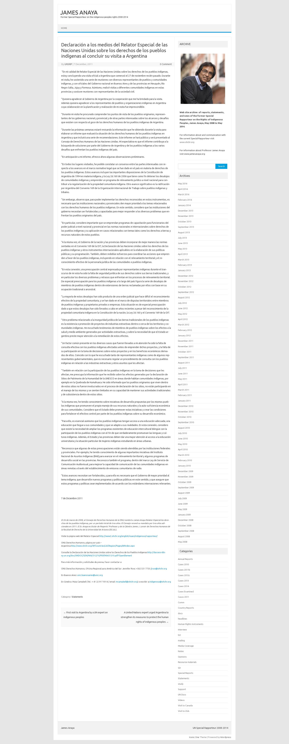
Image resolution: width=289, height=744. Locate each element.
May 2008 (182, 542)
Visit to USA (183, 711)
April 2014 (183, 189)
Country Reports (186, 608)
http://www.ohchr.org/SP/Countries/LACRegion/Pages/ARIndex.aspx (103, 546)
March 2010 (183, 455)
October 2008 (184, 525)
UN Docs (182, 694)
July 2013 (182, 238)
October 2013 (184, 221)
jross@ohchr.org (159, 569)
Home (64, 28)
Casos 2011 (183, 597)
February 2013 (185, 265)
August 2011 (184, 362)
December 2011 (185, 341)
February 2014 (185, 200)
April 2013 (183, 254)
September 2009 (186, 487)
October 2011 (184, 352)
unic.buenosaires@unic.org (90, 575)
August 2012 (184, 297)
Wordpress (225, 737)
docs (180, 613)
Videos (181, 700)
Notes (181, 651)
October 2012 (184, 287)
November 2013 (185, 216)
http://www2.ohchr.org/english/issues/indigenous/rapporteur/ (128, 536)
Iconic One (194, 737)
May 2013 (182, 248)
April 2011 (183, 384)
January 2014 (184, 205)
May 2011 (182, 379)
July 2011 (182, 368)
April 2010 (183, 449)
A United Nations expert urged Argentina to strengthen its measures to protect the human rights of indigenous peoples (145, 617)
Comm (181, 602)
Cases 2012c (184, 575)
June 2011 (183, 373)
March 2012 (183, 324)
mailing (181, 640)
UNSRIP (68, 64)
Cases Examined (186, 591)
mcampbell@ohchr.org (126, 582)
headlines (182, 618)
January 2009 (184, 514)
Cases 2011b (184, 570)
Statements (77, 597)
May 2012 (182, 314)
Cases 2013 (183, 580)
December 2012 (185, 276)
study (180, 684)
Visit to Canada (185, 705)
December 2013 (185, 210)
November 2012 (185, 281)
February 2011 (185, 395)
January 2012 (184, 335)
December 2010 (185, 406)
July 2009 (182, 498)
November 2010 (185, 411)
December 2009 (185, 471)
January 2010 (184, 465)
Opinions (182, 657)
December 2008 (185, 520)
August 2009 (184, 493)
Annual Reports (185, 559)
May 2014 (182, 183)
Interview (182, 629)
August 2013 (184, 232)
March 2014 (183, 194)
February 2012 (185, 330)
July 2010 (182, 433)
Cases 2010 (183, 564)
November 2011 (185, 346)
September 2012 (186, 292)
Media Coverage (186, 646)
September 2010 (186, 422)
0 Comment (166, 64)
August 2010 (184, 428)
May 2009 (182, 509)
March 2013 (183, 259)
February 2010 (185, 460)
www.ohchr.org (187, 142)
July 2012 (182, 303)
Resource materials (187, 662)
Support (182, 689)
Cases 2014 (183, 586)
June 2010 (183, 438)
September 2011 (186, 357)
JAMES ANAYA (79, 12)
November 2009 (185, 476)
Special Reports (185, 673)
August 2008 (184, 536)
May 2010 (182, 444)
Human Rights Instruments (190, 624)
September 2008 (186, 531)
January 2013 (184, 270)
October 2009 (184, 482)
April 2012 (183, 319)
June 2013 (183, 243)
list (179, 635)
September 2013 (186, 227)
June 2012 (183, 308)
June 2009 (183, 504)
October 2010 (184, 417)
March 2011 (183, 390)
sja (179, 667)
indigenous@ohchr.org (160, 582)
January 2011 (184, 400)
